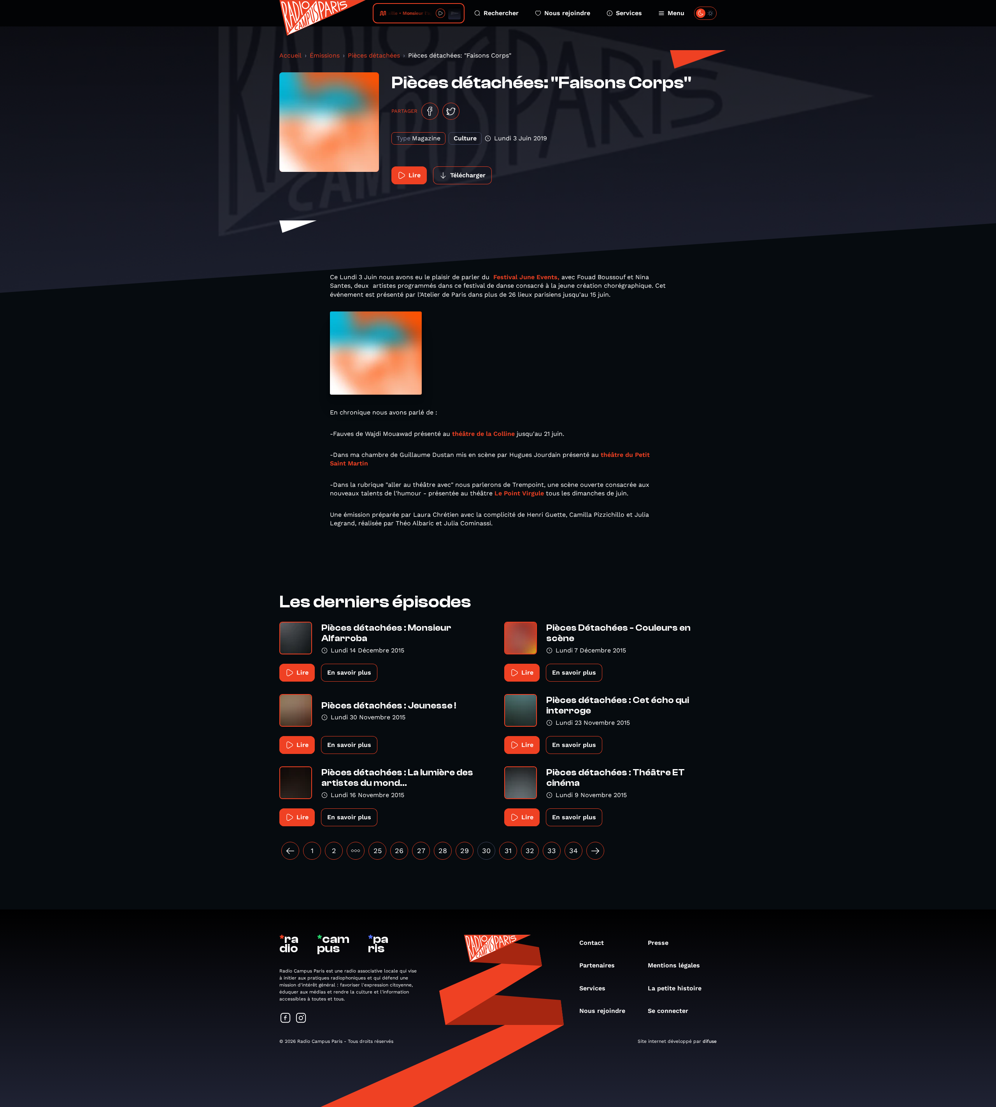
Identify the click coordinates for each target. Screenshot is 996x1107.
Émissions (325, 55)
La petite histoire (674, 988)
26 (399, 850)
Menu (676, 13)
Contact (591, 942)
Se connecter (668, 1010)
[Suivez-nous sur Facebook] (285, 1018)
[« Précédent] (290, 850)
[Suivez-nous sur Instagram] (301, 1018)
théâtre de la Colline (483, 433)
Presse (658, 942)
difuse (710, 1041)
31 (508, 850)
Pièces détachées (374, 55)
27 (421, 850)
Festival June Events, (526, 277)
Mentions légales (674, 965)
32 (530, 850)
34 (573, 850)
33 (551, 850)
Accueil (290, 55)
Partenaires (597, 965)
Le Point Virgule (519, 493)
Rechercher (501, 13)
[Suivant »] (595, 850)
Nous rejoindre (567, 13)
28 (442, 850)
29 (464, 850)
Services (629, 13)
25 (378, 850)
